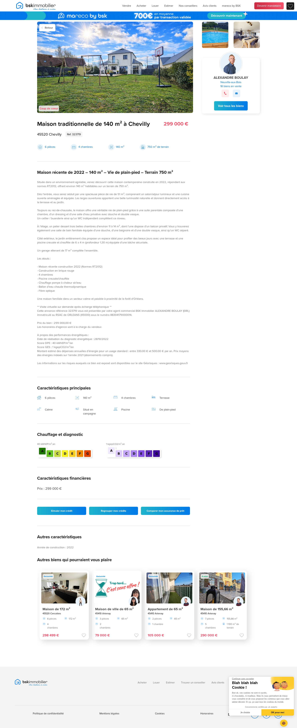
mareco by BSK (231, 6)
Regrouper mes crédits (113, 511)
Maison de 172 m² (56, 609)
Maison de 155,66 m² (216, 609)
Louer (155, 6)
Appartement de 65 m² (165, 609)
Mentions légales (109, 713)
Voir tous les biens (231, 106)
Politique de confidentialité (48, 713)
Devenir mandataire (269, 6)
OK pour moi (277, 712)
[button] (284, 723)
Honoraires (206, 713)
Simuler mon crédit (61, 511)
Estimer (168, 6)
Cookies (160, 713)
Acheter (141, 6)
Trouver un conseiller (193, 683)
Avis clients (209, 6)
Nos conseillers (188, 6)
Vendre (126, 6)
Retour (49, 28)
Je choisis (245, 712)
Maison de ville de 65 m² (114, 609)
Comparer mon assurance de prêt (165, 511)
